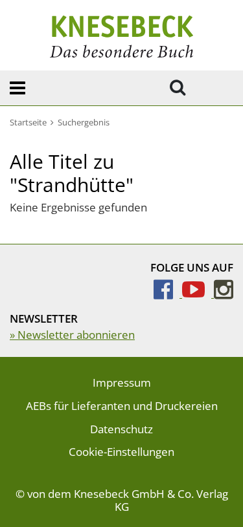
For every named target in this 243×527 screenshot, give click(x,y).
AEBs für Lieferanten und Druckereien (122, 405)
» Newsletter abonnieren (72, 334)
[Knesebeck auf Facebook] (168, 293)
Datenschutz (121, 429)
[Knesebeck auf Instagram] (223, 293)
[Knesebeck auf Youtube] (198, 293)
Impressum (122, 382)
